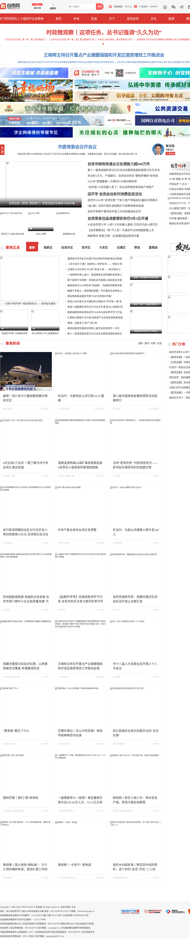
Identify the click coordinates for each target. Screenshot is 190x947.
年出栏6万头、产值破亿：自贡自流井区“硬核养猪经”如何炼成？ (125, 175)
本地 (76, 18)
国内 (147, 343)
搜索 (100, 6)
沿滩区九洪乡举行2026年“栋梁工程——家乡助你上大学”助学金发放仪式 (105, 269)
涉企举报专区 (88, 932)
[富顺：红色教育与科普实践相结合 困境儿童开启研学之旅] (146, 268)
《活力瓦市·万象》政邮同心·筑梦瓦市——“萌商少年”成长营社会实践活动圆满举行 (110, 264)
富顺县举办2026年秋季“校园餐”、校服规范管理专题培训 (96, 285)
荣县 (137, 247)
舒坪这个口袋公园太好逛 (12, 234)
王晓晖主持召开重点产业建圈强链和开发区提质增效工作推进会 (104, 55)
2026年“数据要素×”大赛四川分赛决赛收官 (112, 181)
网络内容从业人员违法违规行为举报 (77, 924)
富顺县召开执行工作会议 (145, 331)
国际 (140, 343)
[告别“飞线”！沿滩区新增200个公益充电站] (146, 295)
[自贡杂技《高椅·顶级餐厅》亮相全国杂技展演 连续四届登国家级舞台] (41, 184)
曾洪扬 (170, 146)
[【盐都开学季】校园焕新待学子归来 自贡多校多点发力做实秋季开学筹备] (14, 320)
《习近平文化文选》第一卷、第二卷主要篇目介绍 (71, 39)
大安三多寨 (41, 234)
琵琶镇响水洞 (69, 234)
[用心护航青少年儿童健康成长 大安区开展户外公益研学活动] (45, 320)
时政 (153, 343)
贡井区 (86, 247)
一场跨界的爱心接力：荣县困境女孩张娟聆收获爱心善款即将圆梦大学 (104, 274)
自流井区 (67, 247)
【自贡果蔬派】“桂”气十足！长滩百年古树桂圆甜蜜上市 (121, 230)
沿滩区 (121, 247)
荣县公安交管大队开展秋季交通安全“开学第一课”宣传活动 (98, 301)
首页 (58, 18)
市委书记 (169, 150)
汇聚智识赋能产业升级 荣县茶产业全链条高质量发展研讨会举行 (100, 317)
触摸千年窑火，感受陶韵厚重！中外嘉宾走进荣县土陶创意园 (99, 291)
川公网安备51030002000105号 (75, 915)
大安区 (103, 247)
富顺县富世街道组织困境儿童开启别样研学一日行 (93, 328)
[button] (56, 204)
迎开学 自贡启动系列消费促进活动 (115, 194)
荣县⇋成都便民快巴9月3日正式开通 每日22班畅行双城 (96, 307)
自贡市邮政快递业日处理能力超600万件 (119, 164)
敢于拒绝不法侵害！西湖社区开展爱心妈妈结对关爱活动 (97, 280)
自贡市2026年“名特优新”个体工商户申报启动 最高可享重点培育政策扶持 (131, 200)
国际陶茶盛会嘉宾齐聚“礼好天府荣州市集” (89, 296)
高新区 (48, 247)
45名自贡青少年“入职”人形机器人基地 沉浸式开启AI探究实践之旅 (127, 224)
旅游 (171, 18)
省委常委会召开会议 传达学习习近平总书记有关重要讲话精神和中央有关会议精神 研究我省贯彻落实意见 (65, 62)
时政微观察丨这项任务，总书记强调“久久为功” (104, 32)
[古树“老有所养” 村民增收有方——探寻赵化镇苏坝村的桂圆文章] (29, 278)
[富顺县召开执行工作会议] (146, 321)
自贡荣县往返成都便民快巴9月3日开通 (118, 218)
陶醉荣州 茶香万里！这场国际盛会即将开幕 (113, 235)
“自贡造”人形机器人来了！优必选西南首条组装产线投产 (121, 187)
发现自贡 (133, 18)
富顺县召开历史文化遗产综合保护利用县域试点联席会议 (97, 258)
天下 (112, 18)
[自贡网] (10, 6)
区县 (94, 18)
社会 (159, 343)
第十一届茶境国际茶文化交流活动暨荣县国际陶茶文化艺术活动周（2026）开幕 (134, 170)
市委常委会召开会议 (77, 146)
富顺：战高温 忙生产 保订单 (82, 323)
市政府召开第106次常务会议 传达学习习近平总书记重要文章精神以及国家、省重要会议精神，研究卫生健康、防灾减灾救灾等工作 (77, 154)
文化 (153, 18)
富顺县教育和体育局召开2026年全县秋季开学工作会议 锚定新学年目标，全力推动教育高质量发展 (118, 312)
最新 (32, 247)
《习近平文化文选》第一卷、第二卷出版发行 (24, 39)
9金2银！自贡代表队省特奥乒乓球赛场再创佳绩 (116, 205)
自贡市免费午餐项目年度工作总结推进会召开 (114, 211)
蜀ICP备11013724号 (52, 915)
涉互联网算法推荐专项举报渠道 (75, 928)
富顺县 (153, 247)
